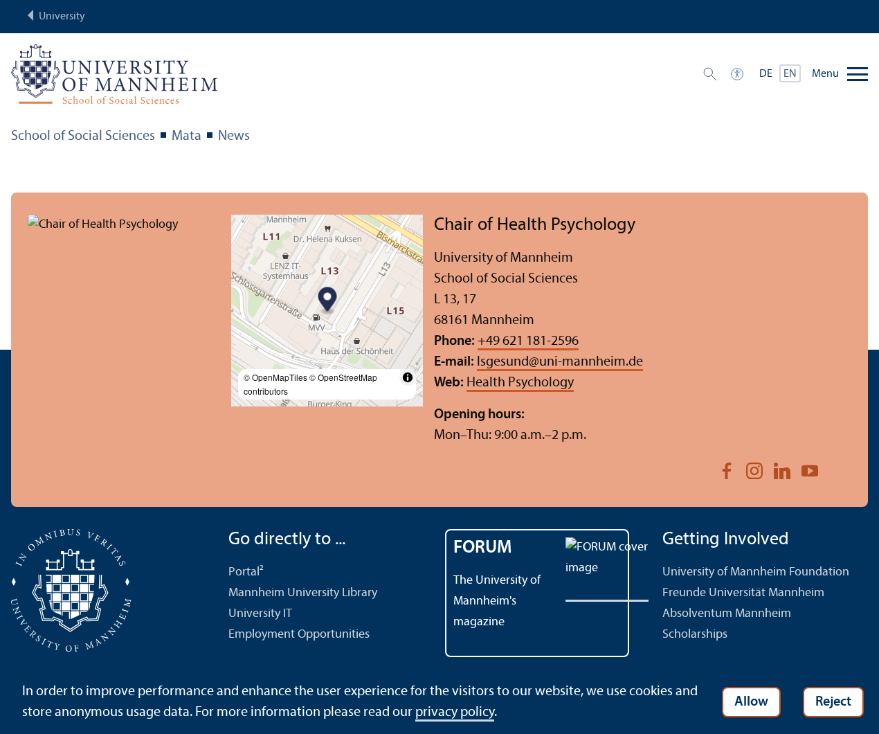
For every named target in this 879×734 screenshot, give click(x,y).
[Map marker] (327, 301)
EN (790, 74)
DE (765, 74)
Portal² (246, 572)
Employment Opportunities (299, 634)
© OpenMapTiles (275, 377)
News (234, 136)
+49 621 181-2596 (528, 341)
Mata (186, 136)
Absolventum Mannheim (726, 613)
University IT (260, 613)
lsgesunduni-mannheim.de (560, 362)
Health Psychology (520, 383)
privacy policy (454, 712)
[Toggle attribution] (407, 377)
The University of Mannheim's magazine (497, 601)
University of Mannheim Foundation (755, 572)
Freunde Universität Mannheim (743, 593)
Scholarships (694, 634)
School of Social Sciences (83, 136)
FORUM (482, 548)
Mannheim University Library (302, 593)
